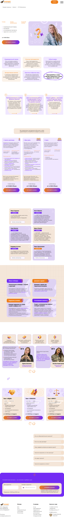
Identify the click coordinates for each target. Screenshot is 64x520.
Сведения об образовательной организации (37, 511)
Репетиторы (20, 513)
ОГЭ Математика (22, 7)
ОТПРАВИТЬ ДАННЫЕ (49, 487)
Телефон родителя (26, 484)
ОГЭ (18, 508)
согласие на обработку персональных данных (50, 490)
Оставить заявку (11, 42)
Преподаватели (37, 508)
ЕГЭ (18, 507)
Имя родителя (7, 484)
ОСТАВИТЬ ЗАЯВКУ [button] (34, 417)
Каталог (14, 7)
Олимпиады (20, 511)
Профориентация (21, 510)
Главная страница (7, 7)
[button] (18, 258)
